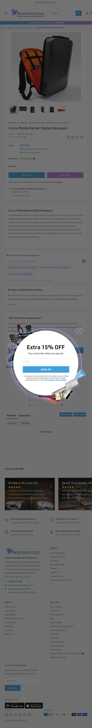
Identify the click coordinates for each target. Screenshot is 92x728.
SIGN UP (46, 369)
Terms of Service (61, 380)
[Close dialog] (79, 331)
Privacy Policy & (51, 380)
